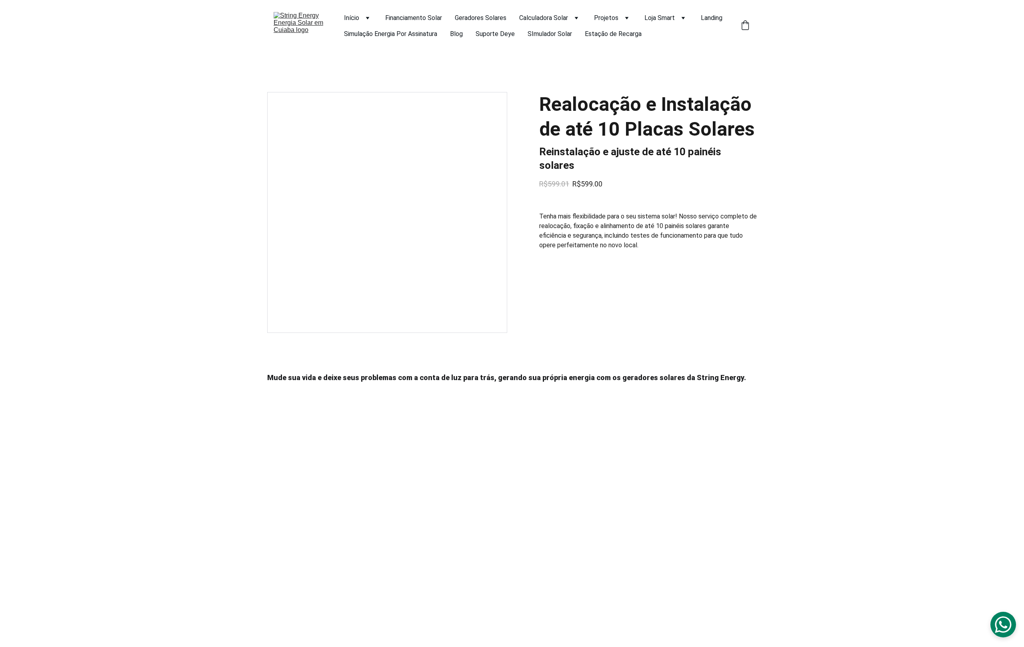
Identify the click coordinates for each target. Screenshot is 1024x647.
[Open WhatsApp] (1003, 624)
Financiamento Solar (413, 18)
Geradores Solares (480, 18)
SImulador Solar (550, 34)
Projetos (606, 18)
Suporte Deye (495, 34)
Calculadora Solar (543, 18)
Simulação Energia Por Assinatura (390, 34)
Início (351, 18)
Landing (711, 18)
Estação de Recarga (613, 34)
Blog (456, 34)
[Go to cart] (745, 26)
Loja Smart (659, 18)
